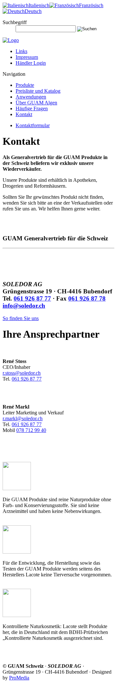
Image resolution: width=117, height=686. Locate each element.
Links (21, 51)
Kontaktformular (33, 125)
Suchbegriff (15, 22)
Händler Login (31, 63)
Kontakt (24, 114)
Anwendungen (31, 97)
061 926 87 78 (87, 298)
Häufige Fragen (32, 108)
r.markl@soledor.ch (23, 418)
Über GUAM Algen (36, 102)
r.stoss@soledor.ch (22, 373)
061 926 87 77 (32, 298)
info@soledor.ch (24, 305)
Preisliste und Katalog (38, 91)
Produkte (25, 85)
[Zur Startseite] (11, 40)
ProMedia (19, 677)
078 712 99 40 (31, 430)
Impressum (27, 57)
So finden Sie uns (21, 318)
